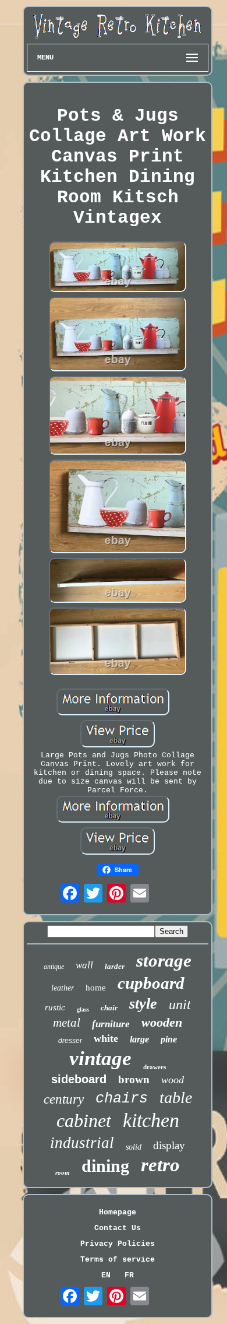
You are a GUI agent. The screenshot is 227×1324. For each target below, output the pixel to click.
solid (133, 1147)
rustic (55, 1007)
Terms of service (117, 1259)
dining (105, 1165)
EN (106, 1275)
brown (134, 1079)
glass (83, 1009)
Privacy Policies (117, 1243)
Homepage (117, 1212)
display (169, 1145)
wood (172, 1080)
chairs (121, 1098)
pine (169, 1039)
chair (109, 1007)
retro (160, 1164)
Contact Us (117, 1228)
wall (84, 965)
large (139, 1039)
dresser (70, 1041)
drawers (154, 1066)
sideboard (79, 1079)
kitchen (151, 1120)
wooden (161, 1022)
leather (62, 988)
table (175, 1097)
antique (54, 967)
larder (115, 966)
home (96, 987)
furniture (111, 1024)
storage (163, 960)
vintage (100, 1058)
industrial (82, 1142)
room (62, 1172)
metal (66, 1023)
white (106, 1038)
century (64, 1099)
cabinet (83, 1120)
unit (180, 1004)
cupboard (151, 983)
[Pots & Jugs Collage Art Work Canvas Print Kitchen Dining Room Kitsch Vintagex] (117, 268)
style (143, 1003)
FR (129, 1275)
